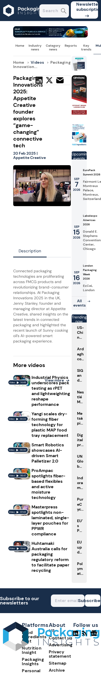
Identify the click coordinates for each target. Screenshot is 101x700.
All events (79, 303)
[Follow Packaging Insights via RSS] (85, 635)
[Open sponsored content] (50, 36)
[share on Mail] (60, 80)
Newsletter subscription (87, 7)
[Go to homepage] (51, 649)
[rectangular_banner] (79, 144)
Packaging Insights (33, 661)
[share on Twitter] (49, 80)
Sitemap (57, 663)
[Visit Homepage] (23, 19)
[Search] (64, 11)
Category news (53, 47)
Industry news (35, 47)
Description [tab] (30, 251)
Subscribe (92, 600)
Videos (37, 62)
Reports (71, 45)
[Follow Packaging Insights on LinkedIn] (75, 635)
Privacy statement (60, 654)
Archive (57, 670)
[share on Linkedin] (39, 80)
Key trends (86, 47)
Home (19, 45)
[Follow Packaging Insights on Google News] (94, 635)
